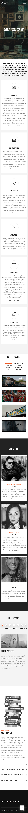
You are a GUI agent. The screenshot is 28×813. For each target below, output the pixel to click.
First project (7, 651)
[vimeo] (16, 801)
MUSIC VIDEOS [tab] (10, 369)
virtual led (14, 322)
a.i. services (14, 273)
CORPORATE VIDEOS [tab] (18, 363)
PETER (14, 487)
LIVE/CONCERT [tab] (9, 367)
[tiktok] (18, 801)
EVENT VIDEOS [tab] (19, 365)
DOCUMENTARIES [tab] (9, 365)
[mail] (2, 801)
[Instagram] (10, 801)
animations (14, 235)
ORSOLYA (14, 535)
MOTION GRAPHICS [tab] (18, 367)
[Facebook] (5, 801)
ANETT (14, 587)
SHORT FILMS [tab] (18, 369)
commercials (14, 95)
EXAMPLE (14, 300)
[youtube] (8, 801)
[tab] (2, 628)
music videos (14, 191)
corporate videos (14, 148)
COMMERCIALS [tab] (8, 363)
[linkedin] (13, 801)
